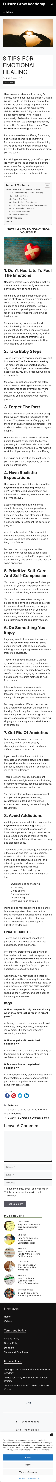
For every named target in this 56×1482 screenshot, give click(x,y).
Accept (28, 1457)
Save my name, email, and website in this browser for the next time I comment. (27, 1192)
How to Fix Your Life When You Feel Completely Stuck (28, 1240)
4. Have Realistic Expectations (23, 202)
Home (7, 1316)
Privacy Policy (33, 1478)
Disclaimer (9, 1347)
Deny (28, 1464)
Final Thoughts (14, 218)
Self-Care (13, 1105)
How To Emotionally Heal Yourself (24, 189)
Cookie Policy (21, 1478)
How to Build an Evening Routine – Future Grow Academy (29, 1280)
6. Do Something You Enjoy (22, 208)
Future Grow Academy (24, 4)
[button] (52, 1435)
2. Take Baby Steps (19, 196)
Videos (8, 1321)
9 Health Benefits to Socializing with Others (29, 1294)
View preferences (28, 1472)
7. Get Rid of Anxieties (20, 211)
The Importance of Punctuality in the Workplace (27, 1267)
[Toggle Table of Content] (46, 185)
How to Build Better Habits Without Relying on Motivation (29, 1254)
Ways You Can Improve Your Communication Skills (29, 1227)
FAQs (9, 221)
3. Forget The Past (18, 199)
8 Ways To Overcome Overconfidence (28, 1117)
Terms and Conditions (16, 1352)
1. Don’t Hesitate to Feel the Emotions (26, 193)
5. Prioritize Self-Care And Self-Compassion (29, 205)
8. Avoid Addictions (19, 215)
